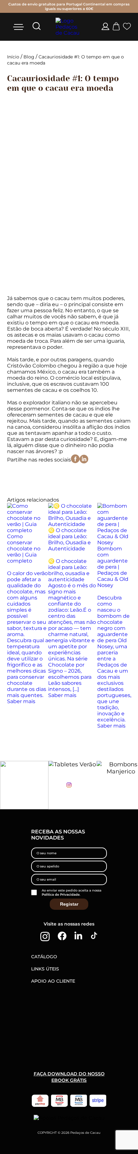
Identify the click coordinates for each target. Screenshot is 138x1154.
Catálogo (44, 957)
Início (13, 57)
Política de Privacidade (61, 894)
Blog (28, 57)
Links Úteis (45, 969)
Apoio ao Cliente (53, 981)
